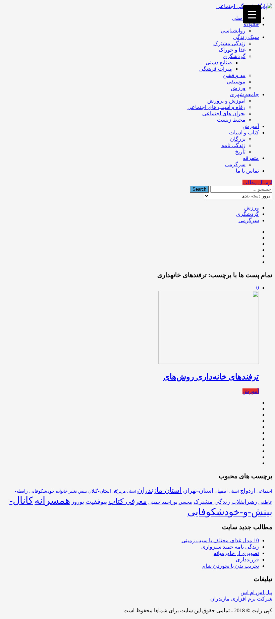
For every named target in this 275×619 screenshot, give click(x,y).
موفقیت (96, 501)
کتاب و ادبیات (244, 132)
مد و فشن (234, 75)
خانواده (251, 24)
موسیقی (236, 81)
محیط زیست (231, 120)
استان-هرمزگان (124, 491)
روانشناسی (233, 31)
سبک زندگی (246, 37)
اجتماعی (264, 491)
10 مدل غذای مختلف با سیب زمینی (220, 540)
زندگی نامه (233, 145)
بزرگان (237, 139)
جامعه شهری (244, 94)
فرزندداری (247, 559)
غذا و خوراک (232, 50)
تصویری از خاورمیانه (236, 553)
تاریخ (240, 151)
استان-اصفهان (227, 491)
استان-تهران (198, 490)
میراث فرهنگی (215, 69)
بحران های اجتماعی (223, 113)
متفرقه (251, 158)
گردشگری (234, 56)
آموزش (250, 126)
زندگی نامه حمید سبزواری (230, 547)
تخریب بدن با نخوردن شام (230, 566)
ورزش (238, 88)
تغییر (73, 491)
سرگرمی (235, 164)
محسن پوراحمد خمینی (170, 502)
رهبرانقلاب (244, 502)
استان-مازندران (159, 490)
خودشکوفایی (42, 491)
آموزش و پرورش (226, 101)
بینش (82, 491)
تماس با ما (247, 171)
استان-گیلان (99, 491)
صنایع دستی (219, 62)
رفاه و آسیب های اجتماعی (216, 107)
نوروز (77, 502)
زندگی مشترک (229, 43)
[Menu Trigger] (252, 14)
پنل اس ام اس (256, 592)
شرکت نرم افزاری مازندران (241, 599)
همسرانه (52, 500)
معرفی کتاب (127, 501)
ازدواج (247, 491)
